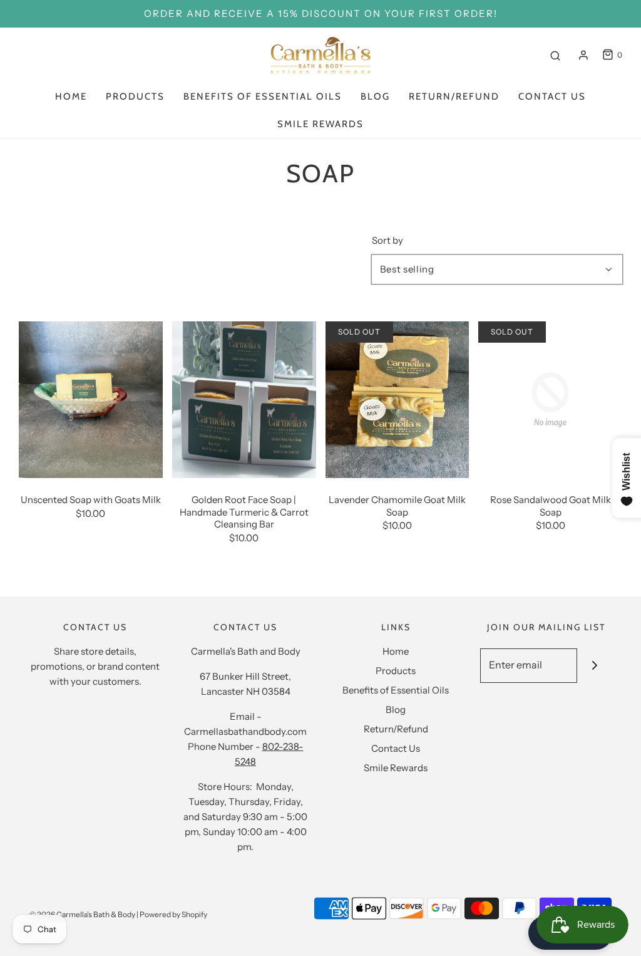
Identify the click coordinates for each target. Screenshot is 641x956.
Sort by (387, 240)
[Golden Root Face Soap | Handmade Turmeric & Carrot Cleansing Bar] (244, 399)
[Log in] (583, 55)
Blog (375, 96)
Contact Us (552, 96)
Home (71, 96)
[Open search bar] (555, 55)
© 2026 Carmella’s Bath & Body (82, 914)
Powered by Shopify (173, 914)
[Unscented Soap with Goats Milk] (91, 399)
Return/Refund (454, 96)
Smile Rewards (320, 124)
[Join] (594, 665)
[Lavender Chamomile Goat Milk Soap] (397, 399)
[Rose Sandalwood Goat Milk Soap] (550, 399)
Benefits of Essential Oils (262, 96)
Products (135, 96)
